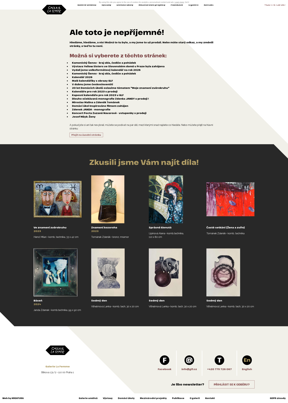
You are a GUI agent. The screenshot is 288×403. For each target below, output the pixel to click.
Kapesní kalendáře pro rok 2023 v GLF (98, 95)
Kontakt (208, 4)
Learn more (179, 2)
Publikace (177, 4)
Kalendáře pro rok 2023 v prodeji (94, 91)
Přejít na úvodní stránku (86, 134)
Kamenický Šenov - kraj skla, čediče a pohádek (104, 62)
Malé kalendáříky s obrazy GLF (92, 80)
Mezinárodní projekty (152, 4)
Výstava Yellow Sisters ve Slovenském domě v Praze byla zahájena (118, 66)
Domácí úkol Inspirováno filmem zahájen (100, 106)
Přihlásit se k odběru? (232, 384)
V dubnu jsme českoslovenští (92, 84)
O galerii (193, 4)
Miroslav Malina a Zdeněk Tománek (96, 102)
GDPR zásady (278, 398)
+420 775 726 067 (275, 4)
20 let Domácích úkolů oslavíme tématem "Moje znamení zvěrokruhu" (120, 88)
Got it (187, 2)
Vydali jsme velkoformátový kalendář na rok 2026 (106, 70)
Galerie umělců (86, 4)
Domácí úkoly (125, 4)
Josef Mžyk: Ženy (84, 116)
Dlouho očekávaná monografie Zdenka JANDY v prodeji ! (110, 98)
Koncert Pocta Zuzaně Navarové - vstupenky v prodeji (109, 113)
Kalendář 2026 (82, 77)
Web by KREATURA (13, 398)
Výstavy (106, 4)
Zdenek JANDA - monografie (91, 109)
